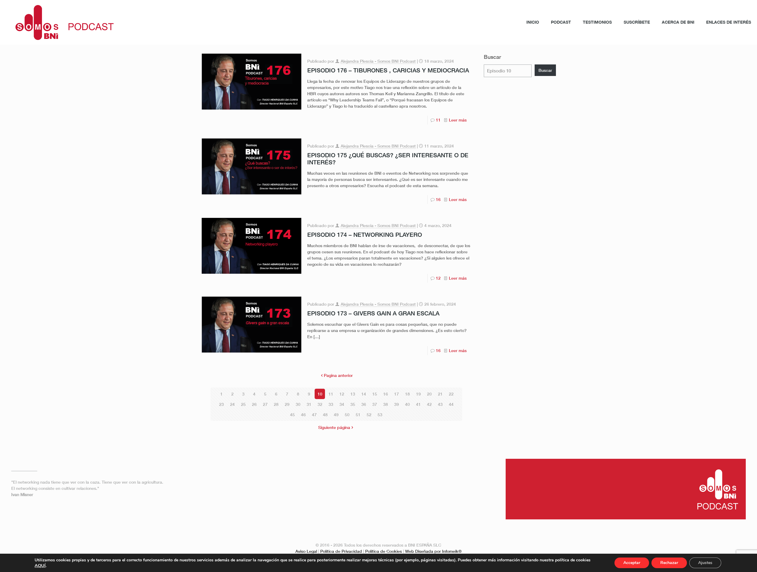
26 (254, 404)
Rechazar (669, 562)
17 (396, 393)
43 (440, 404)
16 (438, 199)
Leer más (458, 119)
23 (221, 404)
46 (303, 414)
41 (418, 404)
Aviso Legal (306, 551)
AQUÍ (40, 565)
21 (440, 393)
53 (380, 414)
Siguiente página (334, 427)
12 (438, 278)
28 (276, 404)
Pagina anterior (338, 375)
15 (374, 393)
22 (451, 393)
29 (287, 404)
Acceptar (631, 562)
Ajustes (705, 562)
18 (407, 393)
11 (438, 119)
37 (374, 404)
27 (265, 404)
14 (363, 393)
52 (369, 414)
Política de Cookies (383, 551)
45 (292, 414)
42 (429, 404)
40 (407, 404)
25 (243, 404)
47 (314, 414)
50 (347, 414)
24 (232, 404)
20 (429, 393)
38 (385, 404)
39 (396, 404)
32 (320, 404)
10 (320, 393)
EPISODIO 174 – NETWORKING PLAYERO (364, 234)
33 (331, 404)
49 (336, 414)
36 (363, 404)
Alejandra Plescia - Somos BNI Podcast (378, 61)
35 (352, 404)
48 (325, 414)
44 (451, 404)
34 (341, 404)
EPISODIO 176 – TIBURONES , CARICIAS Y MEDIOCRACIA (388, 70)
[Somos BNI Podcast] (61, 22)
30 (298, 404)
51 (358, 414)
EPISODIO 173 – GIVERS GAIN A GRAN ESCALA (373, 313)
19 (418, 393)
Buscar (492, 57)
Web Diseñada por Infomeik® (433, 551)
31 (309, 404)
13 (352, 393)
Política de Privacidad (341, 551)
